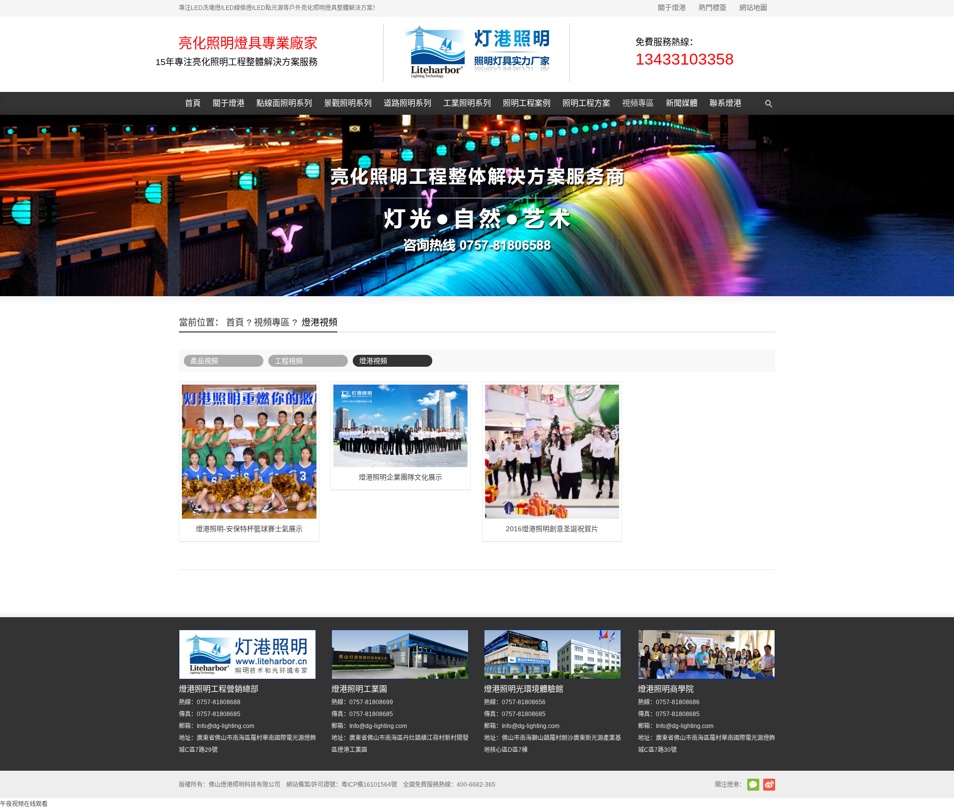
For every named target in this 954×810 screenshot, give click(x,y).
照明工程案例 (527, 103)
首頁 (193, 103)
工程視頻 (289, 361)
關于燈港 (672, 7)
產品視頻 (204, 361)
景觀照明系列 (348, 103)
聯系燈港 (725, 103)
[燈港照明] (476, 85)
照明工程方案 (586, 103)
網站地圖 (753, 7)
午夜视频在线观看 (24, 804)
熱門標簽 (712, 7)
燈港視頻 (373, 361)
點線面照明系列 (284, 103)
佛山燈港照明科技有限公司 (244, 784)
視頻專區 (638, 103)
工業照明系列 (467, 103)
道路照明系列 (407, 103)
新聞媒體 (682, 103)
